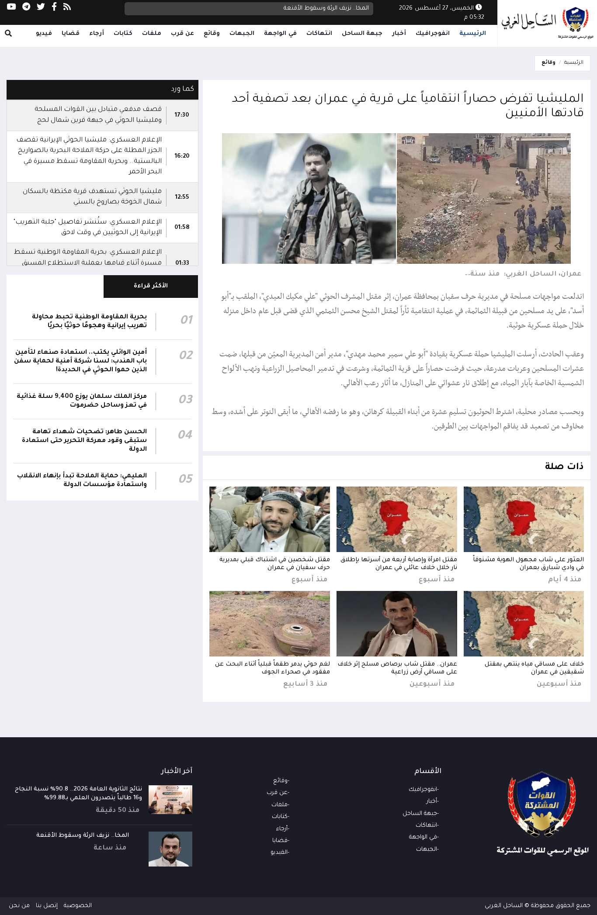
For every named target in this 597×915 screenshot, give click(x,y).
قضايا (71, 34)
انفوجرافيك (433, 34)
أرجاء (96, 34)
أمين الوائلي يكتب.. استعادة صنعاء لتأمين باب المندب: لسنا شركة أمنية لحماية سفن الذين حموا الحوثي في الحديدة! (80, 361)
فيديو (44, 34)
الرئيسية (472, 34)
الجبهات (241, 34)
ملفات (151, 34)
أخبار (399, 34)
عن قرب (182, 34)
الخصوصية (78, 906)
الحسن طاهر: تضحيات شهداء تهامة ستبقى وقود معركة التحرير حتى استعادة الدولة (84, 441)
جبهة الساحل (362, 34)
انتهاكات (319, 34)
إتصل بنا (47, 906)
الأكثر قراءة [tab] (151, 286)
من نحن (19, 906)
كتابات (123, 34)
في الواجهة (280, 34)
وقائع (212, 34)
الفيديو (279, 852)
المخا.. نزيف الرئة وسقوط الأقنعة (326, 8)
